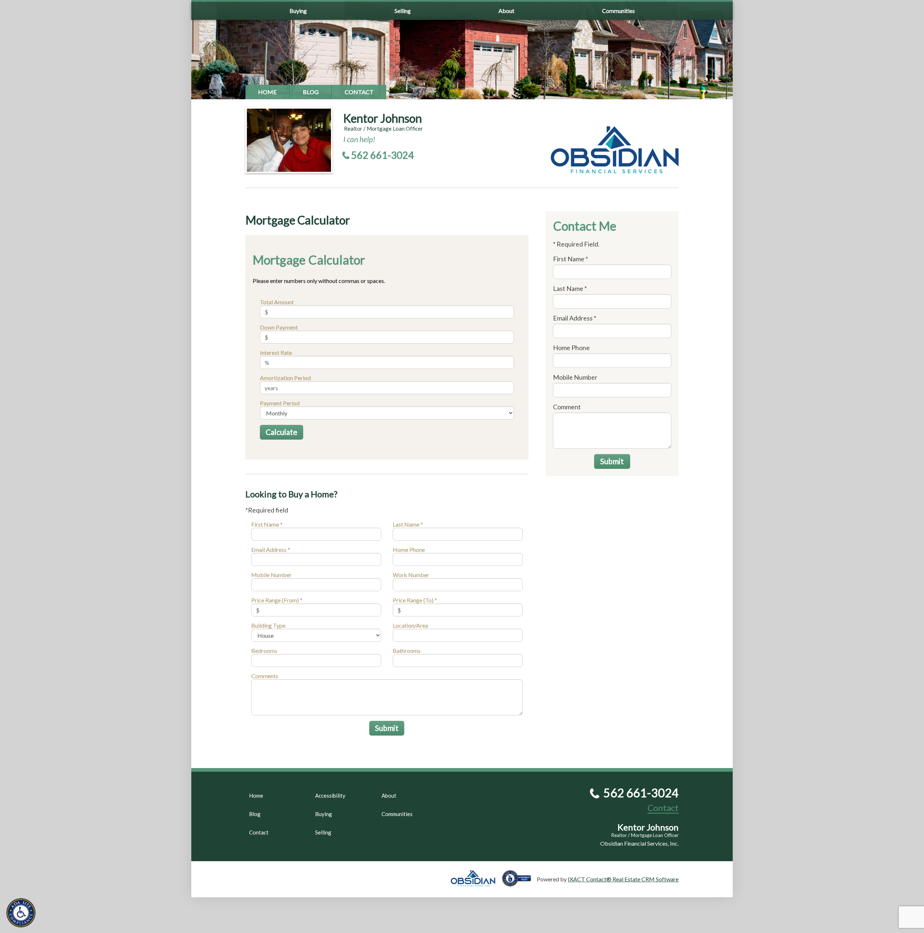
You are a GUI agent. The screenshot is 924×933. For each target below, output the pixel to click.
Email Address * (270, 549)
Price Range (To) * (415, 600)
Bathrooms (406, 650)
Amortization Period (285, 377)
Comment (567, 407)
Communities (618, 10)
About (506, 10)
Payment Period (280, 403)
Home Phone (409, 549)
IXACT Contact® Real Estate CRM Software (623, 879)
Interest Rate (276, 352)
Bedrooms (264, 650)
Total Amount (277, 301)
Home (267, 91)
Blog (311, 91)
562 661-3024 (382, 155)
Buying (298, 10)
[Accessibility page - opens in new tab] (519, 883)
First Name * (267, 524)
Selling (403, 10)
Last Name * (408, 524)
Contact (359, 91)
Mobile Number (271, 574)
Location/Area (410, 625)
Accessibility (330, 795)
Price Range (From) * (276, 600)
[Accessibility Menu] (21, 912)
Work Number (411, 574)
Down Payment (279, 327)
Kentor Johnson (382, 118)
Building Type (268, 625)
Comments (264, 675)
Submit (386, 727)
